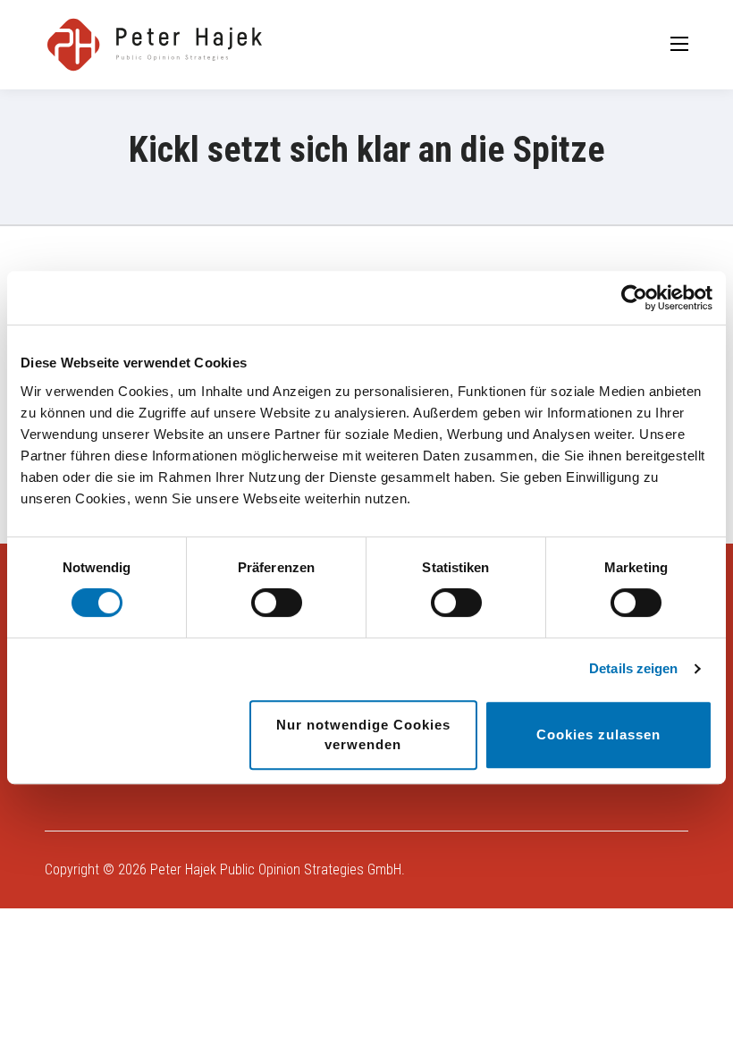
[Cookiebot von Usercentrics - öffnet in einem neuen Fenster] (634, 297)
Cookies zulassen (598, 734)
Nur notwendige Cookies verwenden (363, 734)
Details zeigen (633, 668)
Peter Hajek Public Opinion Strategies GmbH (275, 869)
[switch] (276, 602)
